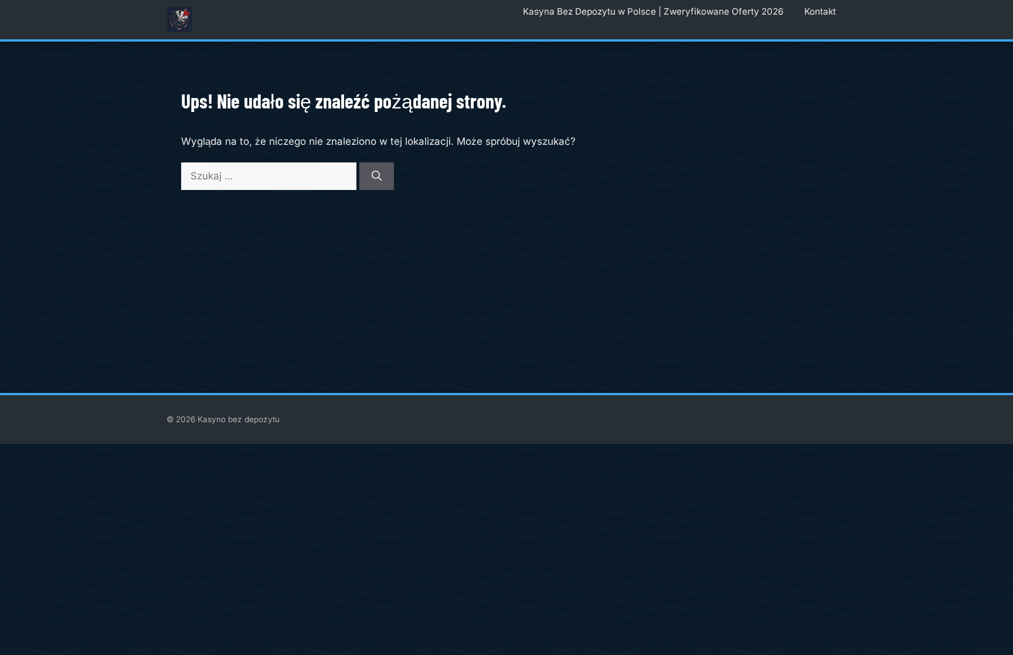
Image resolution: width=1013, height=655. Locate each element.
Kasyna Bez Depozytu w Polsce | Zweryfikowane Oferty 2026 (653, 11)
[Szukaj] (376, 176)
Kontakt (820, 11)
